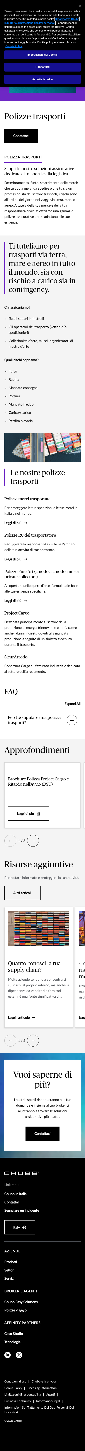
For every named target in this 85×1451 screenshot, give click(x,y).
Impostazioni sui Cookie (42, 54)
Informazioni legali (48, 1401)
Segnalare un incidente (21, 1210)
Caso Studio (13, 1334)
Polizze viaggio (15, 1310)
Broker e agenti (20, 1291)
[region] (42, 43)
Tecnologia (12, 1342)
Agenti (50, 1394)
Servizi (9, 1278)
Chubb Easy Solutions (21, 1302)
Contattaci (12, 1202)
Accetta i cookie (42, 79)
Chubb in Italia (15, 1194)
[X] (19, 1355)
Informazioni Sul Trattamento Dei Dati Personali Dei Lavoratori (39, 1410)
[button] (10, 841)
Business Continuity (17, 1401)
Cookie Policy (13, 1388)
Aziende (12, 1251)
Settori (9, 1270)
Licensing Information (42, 1388)
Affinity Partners (22, 1323)
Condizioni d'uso (15, 1381)
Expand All (73, 704)
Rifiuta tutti (42, 66)
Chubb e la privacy (44, 1381)
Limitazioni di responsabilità (22, 1394)
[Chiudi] (80, 6)
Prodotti (10, 1262)
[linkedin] (7, 1355)
